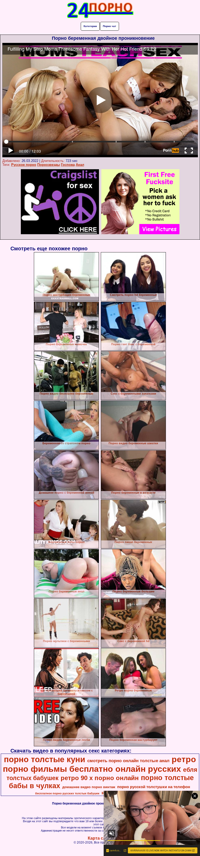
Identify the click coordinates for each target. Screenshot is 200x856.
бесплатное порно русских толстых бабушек (67, 793)
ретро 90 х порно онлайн (100, 777)
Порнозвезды (48, 165)
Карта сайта (100, 838)
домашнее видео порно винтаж (88, 787)
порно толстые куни (44, 759)
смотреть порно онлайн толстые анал (128, 760)
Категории (90, 26)
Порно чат (109, 26)
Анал (80, 165)
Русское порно (23, 165)
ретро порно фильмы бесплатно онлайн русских (99, 764)
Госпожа (68, 165)
